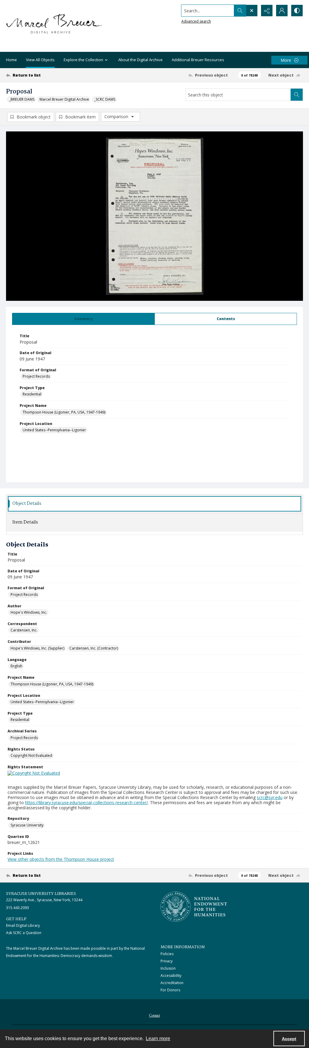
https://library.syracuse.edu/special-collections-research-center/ (86, 802)
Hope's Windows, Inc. (29, 612)
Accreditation (172, 982)
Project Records (36, 376)
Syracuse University (27, 825)
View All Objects (40, 59)
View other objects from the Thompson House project (61, 859)
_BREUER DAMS (21, 99)
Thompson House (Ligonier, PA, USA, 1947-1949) (64, 412)
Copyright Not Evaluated (31, 755)
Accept (289, 1038)
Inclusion (168, 968)
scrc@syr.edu (269, 797)
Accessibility (171, 975)
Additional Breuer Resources (198, 59)
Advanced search (196, 21)
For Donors (170, 990)
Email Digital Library (23, 925)
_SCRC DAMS (104, 99)
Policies (167, 953)
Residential (32, 394)
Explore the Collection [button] (83, 59)
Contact (154, 1015)
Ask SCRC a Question (23, 932)
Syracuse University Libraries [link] (41, 893)
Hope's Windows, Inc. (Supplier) (37, 648)
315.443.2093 (17, 907)
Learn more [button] (158, 1038)
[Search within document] (297, 95)
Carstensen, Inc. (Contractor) (93, 648)
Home (11, 59)
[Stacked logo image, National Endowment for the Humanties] (194, 907)
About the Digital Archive (140, 59)
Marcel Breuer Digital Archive (64, 99)
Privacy (167, 961)
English (16, 666)
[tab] (83, 319)
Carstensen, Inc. (24, 630)
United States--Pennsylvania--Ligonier (54, 430)
